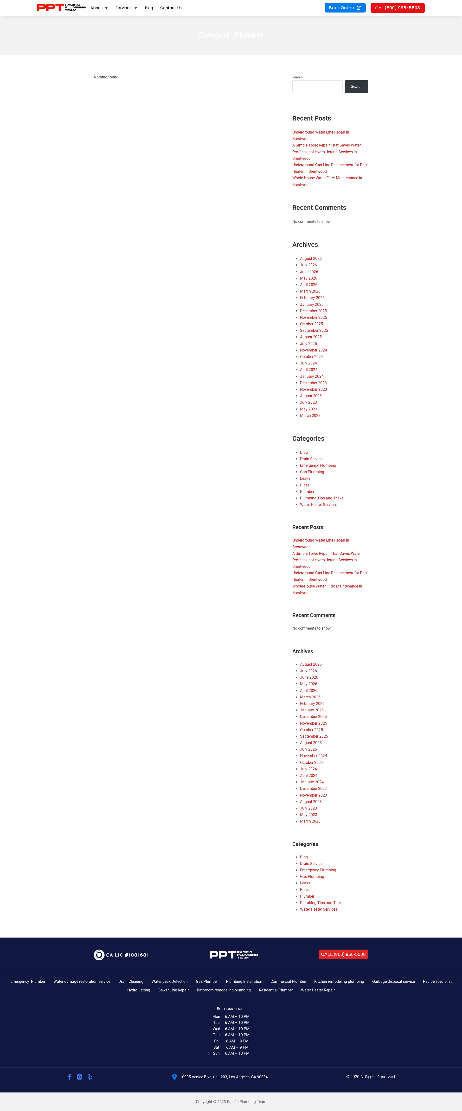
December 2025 (313, 311)
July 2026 (308, 265)
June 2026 (309, 271)
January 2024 (312, 376)
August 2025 (311, 337)
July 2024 (308, 363)
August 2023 (311, 396)
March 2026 (310, 291)
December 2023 (313, 383)
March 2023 (310, 415)
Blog (304, 452)
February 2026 (312, 297)
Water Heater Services (318, 504)
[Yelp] (90, 1077)
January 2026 (312, 304)
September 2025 (314, 330)
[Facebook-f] (69, 1077)
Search (297, 77)
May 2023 (308, 409)
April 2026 (308, 284)
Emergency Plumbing (318, 465)
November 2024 (313, 350)
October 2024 (311, 356)
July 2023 (308, 402)
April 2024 (308, 369)
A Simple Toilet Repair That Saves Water (326, 145)
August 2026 (311, 258)
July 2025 (308, 343)
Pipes (304, 485)
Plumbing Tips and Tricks (321, 498)
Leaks (305, 478)
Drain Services (312, 459)
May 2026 (308, 278)
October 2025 (311, 324)
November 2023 (313, 389)
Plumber (307, 491)
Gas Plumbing (312, 472)
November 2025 (313, 317)
